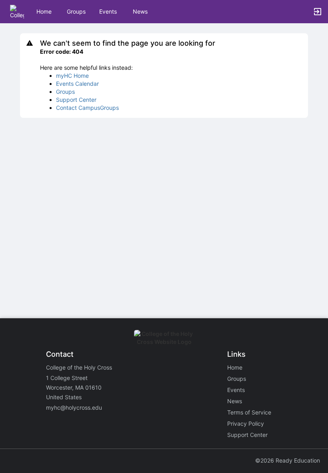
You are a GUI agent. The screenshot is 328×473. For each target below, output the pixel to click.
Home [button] (44, 11)
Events (108, 11)
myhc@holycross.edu (74, 407)
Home (234, 367)
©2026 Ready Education (287, 460)
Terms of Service (249, 412)
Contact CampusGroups (87, 107)
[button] (17, 11)
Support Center (76, 99)
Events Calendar (77, 83)
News (140, 11)
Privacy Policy (245, 423)
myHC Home (72, 75)
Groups (76, 11)
